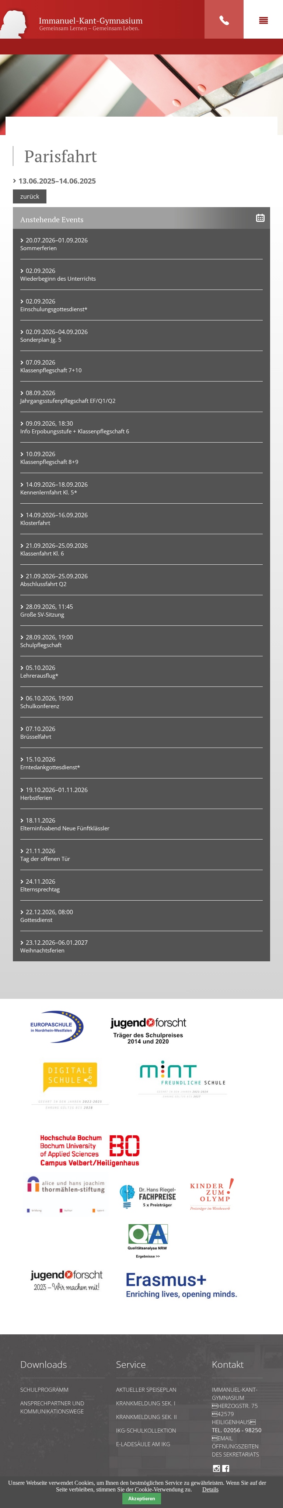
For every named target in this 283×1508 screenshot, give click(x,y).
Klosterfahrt (35, 522)
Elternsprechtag (40, 889)
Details (210, 1489)
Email (222, 1438)
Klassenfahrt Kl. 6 (42, 553)
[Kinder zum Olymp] (214, 1214)
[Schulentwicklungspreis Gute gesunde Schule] (182, 1102)
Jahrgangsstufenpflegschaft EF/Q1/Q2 (68, 400)
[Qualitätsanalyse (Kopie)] (184, 1304)
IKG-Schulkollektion (146, 1430)
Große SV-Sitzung (42, 614)
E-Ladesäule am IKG (143, 1444)
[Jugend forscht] (146, 1049)
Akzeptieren (141, 1498)
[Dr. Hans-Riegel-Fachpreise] (147, 1207)
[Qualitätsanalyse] (57, 1045)
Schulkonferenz (39, 706)
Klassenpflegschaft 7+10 (51, 370)
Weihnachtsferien (42, 950)
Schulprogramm (44, 1389)
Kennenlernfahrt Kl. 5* (48, 492)
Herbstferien (36, 797)
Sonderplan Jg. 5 (41, 339)
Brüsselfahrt (35, 736)
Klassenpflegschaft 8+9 (49, 461)
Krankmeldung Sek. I (145, 1403)
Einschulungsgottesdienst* (53, 309)
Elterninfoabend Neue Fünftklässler (64, 828)
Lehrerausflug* (39, 675)
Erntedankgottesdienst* (50, 767)
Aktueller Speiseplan (146, 1389)
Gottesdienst (36, 919)
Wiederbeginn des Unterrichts (58, 278)
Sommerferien (38, 248)
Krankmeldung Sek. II (146, 1416)
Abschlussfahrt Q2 (43, 584)
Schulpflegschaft (41, 645)
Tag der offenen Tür (45, 858)
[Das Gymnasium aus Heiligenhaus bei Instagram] (216, 1471)
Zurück (29, 196)
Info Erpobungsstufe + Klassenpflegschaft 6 (74, 431)
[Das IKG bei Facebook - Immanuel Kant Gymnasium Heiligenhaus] (225, 1471)
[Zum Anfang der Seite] (42, 1331)
